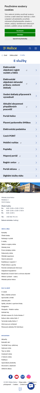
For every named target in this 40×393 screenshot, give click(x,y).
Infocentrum (5, 335)
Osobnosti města (6, 354)
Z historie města (6, 357)
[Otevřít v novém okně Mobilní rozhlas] (23, 377)
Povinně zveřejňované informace (11, 268)
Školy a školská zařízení (8, 295)
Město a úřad (13, 55)
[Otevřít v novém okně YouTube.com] (17, 377)
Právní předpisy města (8, 250)
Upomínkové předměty (8, 363)
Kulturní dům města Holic (9, 318)
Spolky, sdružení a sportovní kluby (11, 303)
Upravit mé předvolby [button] (20, 38)
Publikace (4, 360)
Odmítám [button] (20, 35)
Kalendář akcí (5, 342)
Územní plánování (7, 259)
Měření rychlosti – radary (9, 277)
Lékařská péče (5, 301)
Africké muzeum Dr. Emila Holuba (12, 315)
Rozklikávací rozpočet (8, 262)
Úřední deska (5, 235)
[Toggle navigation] (36, 48)
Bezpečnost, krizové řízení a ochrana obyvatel (15, 274)
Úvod (5, 55)
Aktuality (4, 339)
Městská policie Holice (8, 279)
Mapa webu (22, 382)
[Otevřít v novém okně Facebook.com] (11, 377)
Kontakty (4, 233)
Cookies (15, 384)
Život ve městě (5, 288)
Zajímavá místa (6, 348)
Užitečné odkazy (6, 369)
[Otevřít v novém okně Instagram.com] (29, 377)
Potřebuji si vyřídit (7, 238)
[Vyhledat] (30, 48)
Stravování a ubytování (8, 366)
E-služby (4, 241)
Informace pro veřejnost (9, 324)
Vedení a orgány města (8, 244)
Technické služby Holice (8, 321)
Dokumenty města (7, 253)
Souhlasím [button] (20, 31)
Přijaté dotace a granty (8, 265)
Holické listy (5, 312)
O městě (4, 292)
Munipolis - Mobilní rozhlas (10, 309)
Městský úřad (5, 247)
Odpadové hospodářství (8, 271)
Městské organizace (7, 256)
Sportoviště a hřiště (7, 298)
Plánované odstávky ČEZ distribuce (12, 327)
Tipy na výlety (5, 351)
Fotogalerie (5, 306)
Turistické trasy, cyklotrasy (9, 345)
